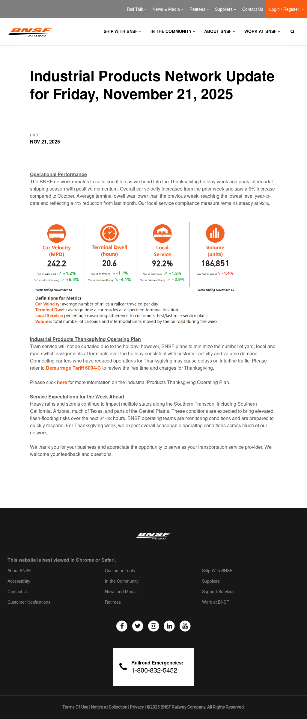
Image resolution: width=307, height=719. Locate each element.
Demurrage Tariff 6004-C (73, 367)
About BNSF (218, 31)
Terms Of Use (75, 707)
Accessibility (18, 581)
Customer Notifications (28, 602)
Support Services (218, 591)
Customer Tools (120, 570)
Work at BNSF (260, 31)
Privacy (137, 707)
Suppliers (224, 9)
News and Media (121, 591)
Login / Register (284, 9)
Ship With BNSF (217, 570)
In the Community (171, 31)
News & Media (166, 9)
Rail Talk (135, 9)
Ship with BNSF (121, 31)
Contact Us (252, 9)
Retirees (197, 9)
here (62, 382)
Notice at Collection (109, 707)
